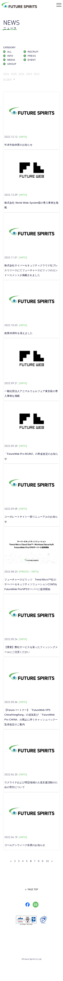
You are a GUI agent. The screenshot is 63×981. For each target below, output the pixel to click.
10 (47, 861)
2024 (21, 74)
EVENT (32, 60)
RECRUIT (33, 52)
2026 (6, 74)
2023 (29, 74)
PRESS (32, 56)
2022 (37, 74)
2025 (14, 74)
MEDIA (11, 60)
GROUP (11, 64)
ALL (9, 52)
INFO (10, 56)
